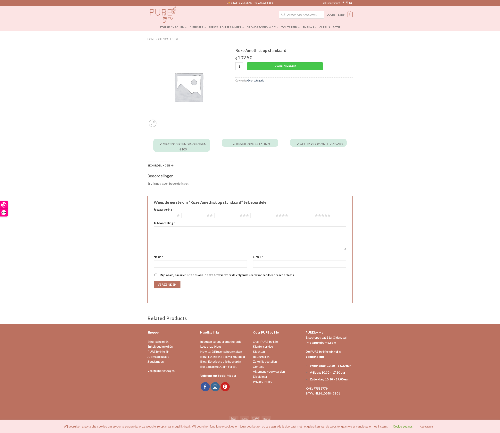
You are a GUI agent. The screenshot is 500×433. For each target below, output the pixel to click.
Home (151, 39)
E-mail (258, 257)
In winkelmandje (284, 66)
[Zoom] (152, 123)
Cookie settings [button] (403, 426)
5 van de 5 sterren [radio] (302, 215)
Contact (258, 366)
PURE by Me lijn (158, 351)
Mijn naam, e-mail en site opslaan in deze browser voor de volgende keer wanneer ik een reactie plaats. (227, 275)
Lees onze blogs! (211, 346)
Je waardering (164, 209)
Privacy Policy (262, 381)
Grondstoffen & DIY (261, 27)
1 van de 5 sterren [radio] (164, 215)
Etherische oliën (172, 27)
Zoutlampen (155, 361)
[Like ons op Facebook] (343, 3)
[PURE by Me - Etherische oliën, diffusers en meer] (167, 14)
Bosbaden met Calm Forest (218, 366)
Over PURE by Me (265, 341)
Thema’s (308, 27)
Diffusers (196, 27)
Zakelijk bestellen (265, 361)
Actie (336, 27)
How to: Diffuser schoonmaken (221, 351)
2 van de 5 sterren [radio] (194, 215)
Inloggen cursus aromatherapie (220, 341)
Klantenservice (263, 346)
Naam (158, 257)
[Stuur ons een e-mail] (350, 3)
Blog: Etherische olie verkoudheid (222, 356)
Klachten (259, 351)
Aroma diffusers (158, 356)
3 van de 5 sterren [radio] (227, 215)
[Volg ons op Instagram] (347, 3)
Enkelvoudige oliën (160, 346)
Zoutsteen (289, 27)
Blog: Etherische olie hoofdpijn (220, 361)
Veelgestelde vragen (161, 370)
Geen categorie (168, 39)
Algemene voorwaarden (269, 371)
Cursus (324, 27)
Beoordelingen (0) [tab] (160, 165)
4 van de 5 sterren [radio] (263, 215)
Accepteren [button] (426, 426)
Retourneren (261, 356)
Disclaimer (260, 376)
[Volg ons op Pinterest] (225, 386)
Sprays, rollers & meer (225, 27)
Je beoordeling (164, 223)
